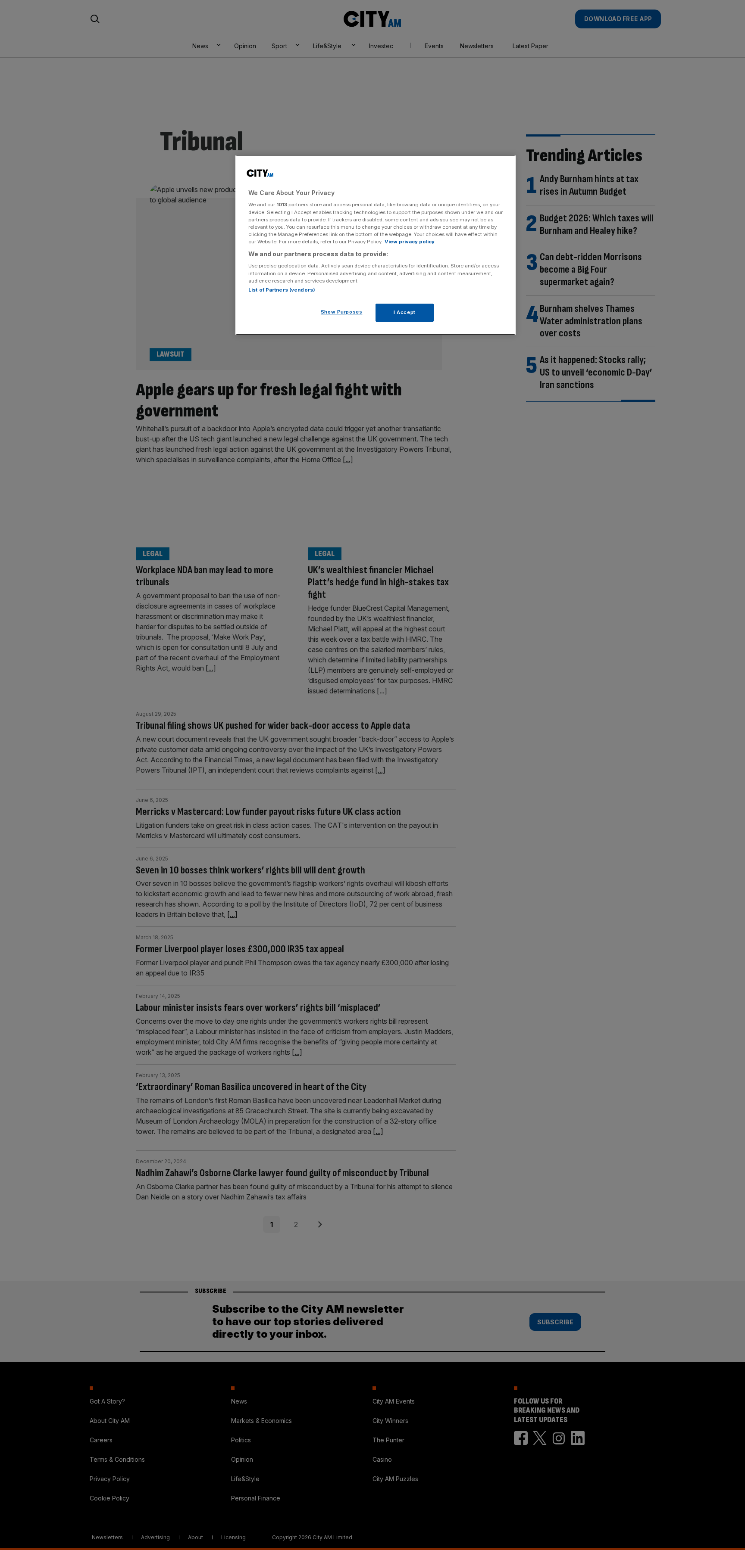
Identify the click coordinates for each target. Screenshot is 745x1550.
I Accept (405, 312)
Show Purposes (341, 312)
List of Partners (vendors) (281, 290)
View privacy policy (410, 242)
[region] (375, 245)
